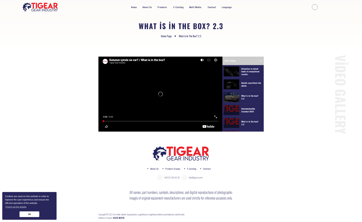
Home (134, 7)
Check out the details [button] (15, 207)
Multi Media (195, 7)
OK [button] (29, 214)
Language (227, 7)
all (261, 61)
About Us (147, 7)
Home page (166, 36)
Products (162, 7)
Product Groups (172, 168)
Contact (212, 7)
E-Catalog (178, 7)
